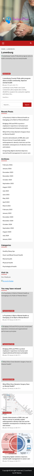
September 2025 (8, 183)
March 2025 (7, 206)
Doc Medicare (6, 277)
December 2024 (8, 217)
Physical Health (8, 262)
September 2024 (8, 228)
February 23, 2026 (13, 427)
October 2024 (7, 224)
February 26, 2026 (13, 319)
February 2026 (7, 165)
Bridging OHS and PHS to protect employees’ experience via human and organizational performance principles (15, 126)
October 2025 (7, 180)
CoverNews (28, 470)
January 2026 (7, 168)
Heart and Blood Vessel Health (13, 255)
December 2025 (8, 172)
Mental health (6, 73)
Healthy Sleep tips (9, 251)
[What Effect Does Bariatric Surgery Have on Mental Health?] (17, 371)
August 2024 (7, 232)
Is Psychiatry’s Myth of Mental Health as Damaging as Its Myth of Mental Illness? (16, 119)
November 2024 (8, 220)
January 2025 (7, 213)
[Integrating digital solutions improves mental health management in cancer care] (17, 443)
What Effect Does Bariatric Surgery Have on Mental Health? (16, 133)
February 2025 (7, 209)
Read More (5, 97)
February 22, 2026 (13, 461)
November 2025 (8, 176)
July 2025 (6, 191)
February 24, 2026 (13, 388)
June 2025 (6, 194)
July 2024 (6, 235)
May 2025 (6, 198)
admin (5, 85)
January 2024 (7, 239)
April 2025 (6, 202)
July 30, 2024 (12, 85)
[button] (3, 43)
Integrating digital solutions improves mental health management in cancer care (16, 152)
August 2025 (7, 187)
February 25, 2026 (13, 355)
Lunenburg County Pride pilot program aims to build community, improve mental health (17, 81)
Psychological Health (10, 266)
